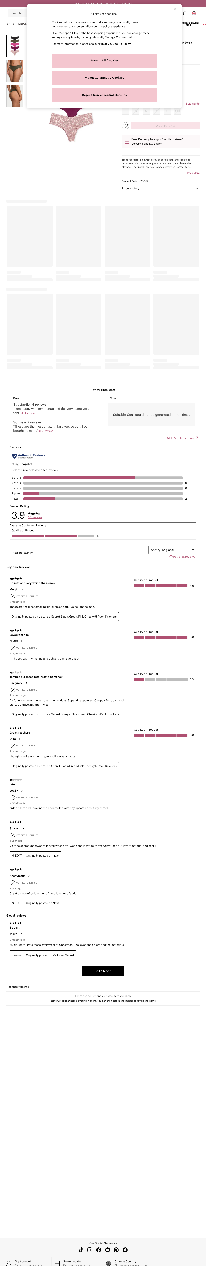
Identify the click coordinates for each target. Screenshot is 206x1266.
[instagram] (89, 1249)
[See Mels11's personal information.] (22, 589)
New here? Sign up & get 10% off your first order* (103, 3)
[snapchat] (125, 1249)
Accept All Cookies (104, 60)
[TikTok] (80, 1249)
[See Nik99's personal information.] (21, 641)
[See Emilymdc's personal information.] (26, 683)
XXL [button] (178, 111)
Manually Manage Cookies (104, 77)
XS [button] (125, 111)
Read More (193, 173)
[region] (104, 56)
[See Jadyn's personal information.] (21, 933)
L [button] (157, 111)
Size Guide (192, 103)
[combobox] (176, 550)
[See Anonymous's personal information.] (28, 875)
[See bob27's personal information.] (21, 790)
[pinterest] (116, 1249)
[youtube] (107, 1249)
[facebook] (98, 1249)
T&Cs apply (155, 143)
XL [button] (167, 111)
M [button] (146, 111)
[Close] (175, 8)
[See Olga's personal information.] (19, 739)
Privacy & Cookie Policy (115, 43)
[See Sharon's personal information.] (23, 828)
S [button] (136, 111)
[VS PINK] (188, 23)
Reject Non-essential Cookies (104, 95)
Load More (103, 971)
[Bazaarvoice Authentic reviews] (29, 456)
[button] (161, 188)
